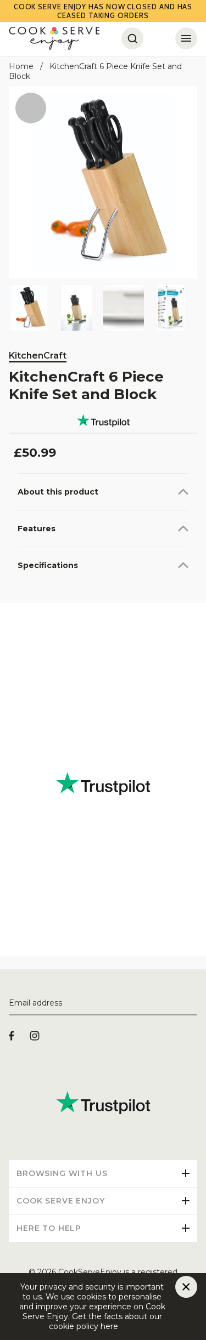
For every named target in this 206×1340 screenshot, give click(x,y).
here (127, 1326)
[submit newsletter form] (192, 1003)
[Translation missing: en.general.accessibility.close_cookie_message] (186, 1287)
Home (21, 66)
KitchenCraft (37, 355)
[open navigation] (186, 38)
